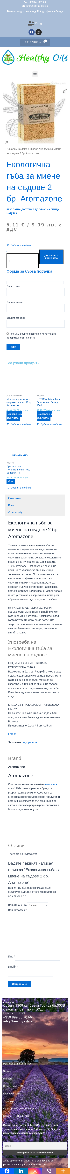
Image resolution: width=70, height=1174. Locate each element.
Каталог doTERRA (13, 1086)
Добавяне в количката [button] (14, 416)
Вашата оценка (17, 905)
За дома (23, 149)
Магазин (8, 1078)
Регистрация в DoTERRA (17, 1063)
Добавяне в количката (51, 256)
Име (11, 956)
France (12, 734)
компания (51, 784)
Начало (11, 149)
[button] (35, 74)
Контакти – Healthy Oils (16, 1116)
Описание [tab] (14, 498)
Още (10, 481)
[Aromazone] (20, 823)
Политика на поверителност (19, 1108)
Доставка (8, 1101)
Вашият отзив (17, 910)
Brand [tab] (11, 505)
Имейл (13, 966)
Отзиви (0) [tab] (15, 512)
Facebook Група (12, 1093)
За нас (7, 1071)
